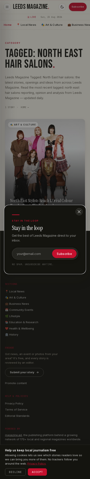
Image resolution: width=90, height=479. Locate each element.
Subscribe (64, 254)
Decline (15, 472)
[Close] (79, 211)
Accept (37, 472)
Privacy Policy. (36, 463)
